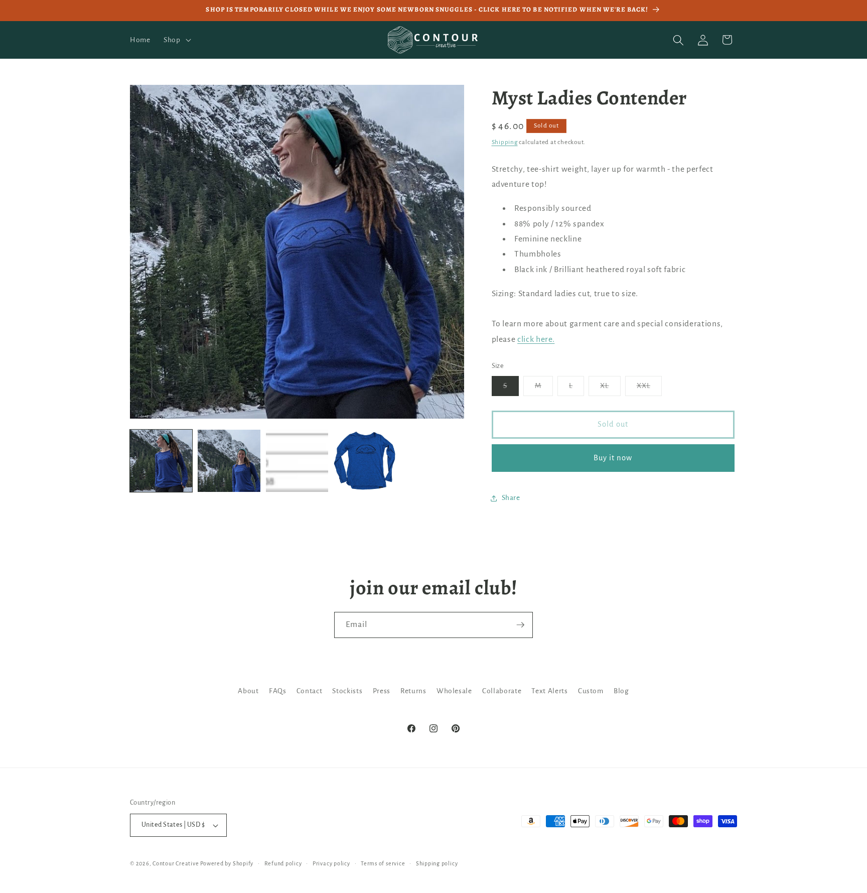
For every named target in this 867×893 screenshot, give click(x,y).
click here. (535, 339)
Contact (310, 691)
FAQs (277, 691)
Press (381, 691)
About (248, 691)
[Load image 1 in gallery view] (161, 461)
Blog (621, 691)
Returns (413, 691)
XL (610, 389)
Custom (591, 691)
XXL (649, 389)
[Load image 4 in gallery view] (365, 461)
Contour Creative (176, 863)
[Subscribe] (520, 625)
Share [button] (511, 497)
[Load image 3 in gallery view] (297, 461)
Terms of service (383, 863)
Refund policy (283, 863)
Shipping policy (437, 863)
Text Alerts (549, 691)
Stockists (347, 691)
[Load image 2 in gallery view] (229, 461)
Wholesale (454, 691)
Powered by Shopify (226, 863)
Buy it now (613, 458)
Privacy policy (331, 863)
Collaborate (501, 691)
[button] (176, 40)
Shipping (505, 142)
